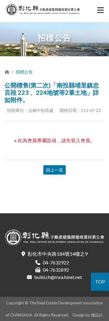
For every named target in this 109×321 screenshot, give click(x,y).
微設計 (97, 315)
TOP (100, 281)
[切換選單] (100, 11)
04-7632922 (56, 262)
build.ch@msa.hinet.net (58, 277)
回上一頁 (54, 169)
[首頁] (7, 71)
